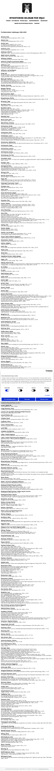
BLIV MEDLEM (15, 20)
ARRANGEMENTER (34, 20)
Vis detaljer (47, 395)
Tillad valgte (27, 399)
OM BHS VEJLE (23, 20)
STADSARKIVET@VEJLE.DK (43, 769)
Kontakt (37, 23)
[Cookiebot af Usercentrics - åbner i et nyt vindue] (46, 371)
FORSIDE (8, 20)
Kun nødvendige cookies (10, 399)
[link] (24, 20)
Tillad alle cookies (44, 399)
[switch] (20, 390)
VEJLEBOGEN (43, 20)
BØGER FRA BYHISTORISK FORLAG (24, 23)
